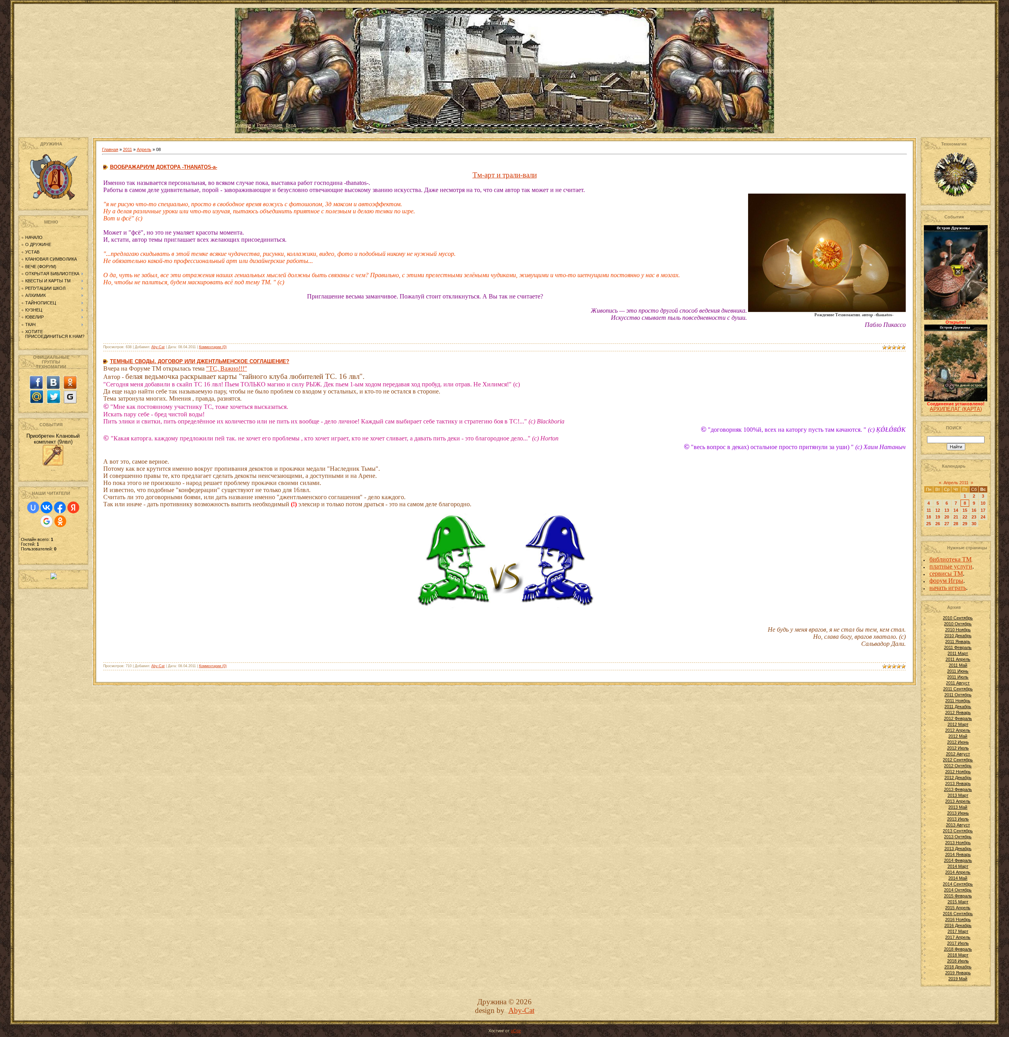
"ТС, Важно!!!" (226, 368)
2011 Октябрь (958, 694)
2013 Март (958, 795)
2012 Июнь (958, 742)
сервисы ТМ (946, 573)
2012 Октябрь (958, 765)
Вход (291, 125)
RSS (769, 70)
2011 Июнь (957, 671)
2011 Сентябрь (958, 688)
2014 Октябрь (958, 890)
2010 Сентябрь (958, 617)
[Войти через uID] (33, 507)
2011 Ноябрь (957, 700)
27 (946, 523)
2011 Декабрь (957, 706)
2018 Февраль (958, 949)
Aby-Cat (158, 347)
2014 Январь (958, 854)
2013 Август (958, 825)
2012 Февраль (958, 718)
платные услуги (950, 566)
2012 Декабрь (958, 777)
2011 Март (958, 653)
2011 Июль (957, 677)
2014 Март (958, 866)
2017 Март (958, 931)
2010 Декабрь (958, 635)
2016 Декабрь (958, 925)
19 (937, 517)
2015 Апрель (957, 907)
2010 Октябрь (958, 623)
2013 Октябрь (958, 836)
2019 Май (957, 978)
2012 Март (958, 724)
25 (928, 523)
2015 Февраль (958, 895)
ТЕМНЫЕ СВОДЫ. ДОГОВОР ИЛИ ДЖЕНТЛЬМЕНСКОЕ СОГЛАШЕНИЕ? (199, 361)
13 (946, 510)
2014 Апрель (957, 872)
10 (983, 503)
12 (937, 510)
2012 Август (958, 754)
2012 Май (957, 736)
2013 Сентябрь (958, 830)
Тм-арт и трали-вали (505, 175)
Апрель (144, 149)
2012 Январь (958, 712)
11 (929, 510)
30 (974, 523)
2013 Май (957, 807)
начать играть (947, 587)
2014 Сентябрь (958, 884)
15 (964, 510)
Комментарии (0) (213, 347)
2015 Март (958, 901)
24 (983, 517)
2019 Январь (958, 972)
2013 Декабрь (958, 848)
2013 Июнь (958, 813)
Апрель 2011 (956, 482)
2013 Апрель (957, 801)
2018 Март (958, 955)
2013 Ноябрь (958, 842)
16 (974, 510)
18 (928, 517)
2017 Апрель (957, 937)
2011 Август (958, 683)
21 (955, 517)
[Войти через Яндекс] (73, 507)
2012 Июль (958, 748)
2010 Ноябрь (958, 629)
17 (983, 510)
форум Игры (946, 580)
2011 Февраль (958, 647)
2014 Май (957, 878)
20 (946, 517)
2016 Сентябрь (958, 913)
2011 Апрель (958, 659)
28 (955, 523)
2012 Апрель (957, 730)
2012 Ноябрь (958, 771)
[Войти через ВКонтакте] (46, 507)
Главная (243, 125)
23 (974, 517)
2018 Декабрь (958, 966)
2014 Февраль (958, 860)
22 (964, 517)
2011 (127, 149)
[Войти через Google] (46, 521)
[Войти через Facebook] (60, 507)
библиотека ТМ (950, 559)
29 (964, 523)
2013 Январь (958, 783)
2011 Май (958, 665)
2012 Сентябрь (958, 759)
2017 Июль (958, 943)
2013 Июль (958, 819)
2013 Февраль (958, 789)
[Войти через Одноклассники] (60, 521)
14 (955, 510)
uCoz (516, 1030)
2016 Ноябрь (958, 919)
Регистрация (269, 125)
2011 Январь (957, 641)
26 (937, 523)
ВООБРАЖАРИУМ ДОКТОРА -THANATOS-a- (163, 167)
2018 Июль (958, 961)
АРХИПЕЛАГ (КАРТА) (956, 409)
